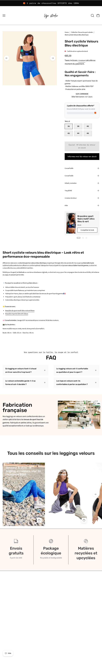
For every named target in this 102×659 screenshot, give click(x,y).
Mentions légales (60, 607)
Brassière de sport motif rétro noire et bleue (19, 310)
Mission (5, 603)
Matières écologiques (11, 599)
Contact (57, 595)
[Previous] (6, 58)
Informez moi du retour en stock (82, 156)
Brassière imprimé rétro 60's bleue (16, 314)
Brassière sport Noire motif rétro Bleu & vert (85, 219)
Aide (66, 205)
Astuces (99, 480)
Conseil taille (69, 168)
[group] (51, 3)
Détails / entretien (71, 183)
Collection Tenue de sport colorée (82, 32)
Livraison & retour (71, 198)
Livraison (81, 60)
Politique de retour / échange (14, 624)
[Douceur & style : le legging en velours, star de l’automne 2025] (24, 494)
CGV (4, 631)
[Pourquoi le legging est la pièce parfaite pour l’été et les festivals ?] (69, 494)
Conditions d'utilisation (62, 603)
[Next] (52, 58)
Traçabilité (68, 190)
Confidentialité (59, 599)
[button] (92, 15)
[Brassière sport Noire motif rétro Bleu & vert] (71, 223)
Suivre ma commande (11, 620)
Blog (4, 595)
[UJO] (51, 15)
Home (67, 32)
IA (3, 607)
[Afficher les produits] (39, 520)
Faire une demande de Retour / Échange (18, 628)
